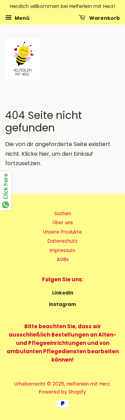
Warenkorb (104, 17)
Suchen (62, 213)
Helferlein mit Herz (88, 384)
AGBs (63, 259)
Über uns (62, 222)
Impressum (62, 250)
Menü (22, 17)
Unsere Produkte (62, 232)
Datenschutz (62, 241)
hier (44, 154)
